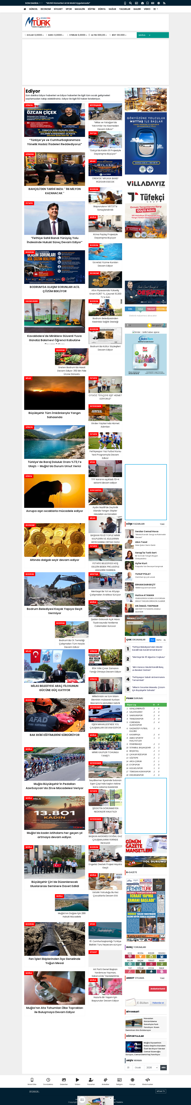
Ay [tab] (165, 640)
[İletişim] (136, 3)
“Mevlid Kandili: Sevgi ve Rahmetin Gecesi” (150, 536)
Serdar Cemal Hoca (146, 531)
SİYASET (58, 9)
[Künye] (158, 3)
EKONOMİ (46, 9)
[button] (155, 9)
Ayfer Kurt (141, 563)
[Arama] (130, 3)
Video (77, 1084)
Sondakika (48, 1084)
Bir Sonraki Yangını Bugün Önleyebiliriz (146, 557)
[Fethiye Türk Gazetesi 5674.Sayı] (146, 910)
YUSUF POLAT (143, 574)
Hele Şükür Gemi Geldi (145, 545)
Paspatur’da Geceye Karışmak (149, 566)
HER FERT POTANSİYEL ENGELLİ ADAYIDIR (148, 610)
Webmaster (147, 1084)
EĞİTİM (91, 9)
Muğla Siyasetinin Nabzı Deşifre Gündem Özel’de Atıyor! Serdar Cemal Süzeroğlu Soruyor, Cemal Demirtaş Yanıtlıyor (146, 1048)
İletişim (119, 1084)
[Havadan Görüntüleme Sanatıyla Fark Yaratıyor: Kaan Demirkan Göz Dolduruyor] (134, 1022)
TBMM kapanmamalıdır (145, 587)
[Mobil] (125, 3)
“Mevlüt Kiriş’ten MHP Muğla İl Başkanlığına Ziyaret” (72, 3)
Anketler (105, 1084)
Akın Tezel (141, 542)
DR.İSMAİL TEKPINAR (146, 606)
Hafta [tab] (158, 640)
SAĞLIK (112, 9)
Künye (132, 1084)
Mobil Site (32, 1084)
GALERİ (137, 9)
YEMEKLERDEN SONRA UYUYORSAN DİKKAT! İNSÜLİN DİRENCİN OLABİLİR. (150, 599)
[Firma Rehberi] (142, 3)
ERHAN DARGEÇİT (145, 584)
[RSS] (164, 3)
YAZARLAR (124, 9)
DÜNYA (102, 9)
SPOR (69, 9)
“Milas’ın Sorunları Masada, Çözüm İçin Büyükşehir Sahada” (145, 689)
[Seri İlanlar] (147, 3)
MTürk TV (161, 1091)
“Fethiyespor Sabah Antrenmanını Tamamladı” (145, 679)
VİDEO (147, 9)
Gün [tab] (152, 640)
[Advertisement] (116, 22)
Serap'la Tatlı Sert (146, 552)
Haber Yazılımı (116, 1102)
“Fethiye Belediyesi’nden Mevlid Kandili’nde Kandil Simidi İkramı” (144, 649)
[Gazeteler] (152, 3)
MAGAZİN (80, 9)
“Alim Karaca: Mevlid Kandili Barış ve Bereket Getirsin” (144, 669)
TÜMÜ (162, 524)
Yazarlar (91, 1084)
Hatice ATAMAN (144, 595)
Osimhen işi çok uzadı (145, 577)
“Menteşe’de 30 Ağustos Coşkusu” (146, 659)
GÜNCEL (33, 9)
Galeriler (64, 1084)
